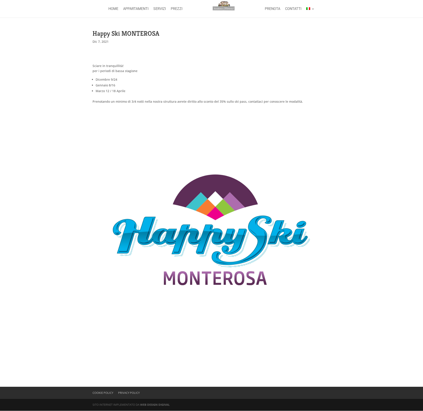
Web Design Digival (155, 405)
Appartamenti (135, 9)
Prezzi (176, 9)
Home (113, 9)
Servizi (159, 9)
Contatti (293, 9)
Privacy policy (129, 393)
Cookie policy (103, 393)
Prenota (272, 9)
